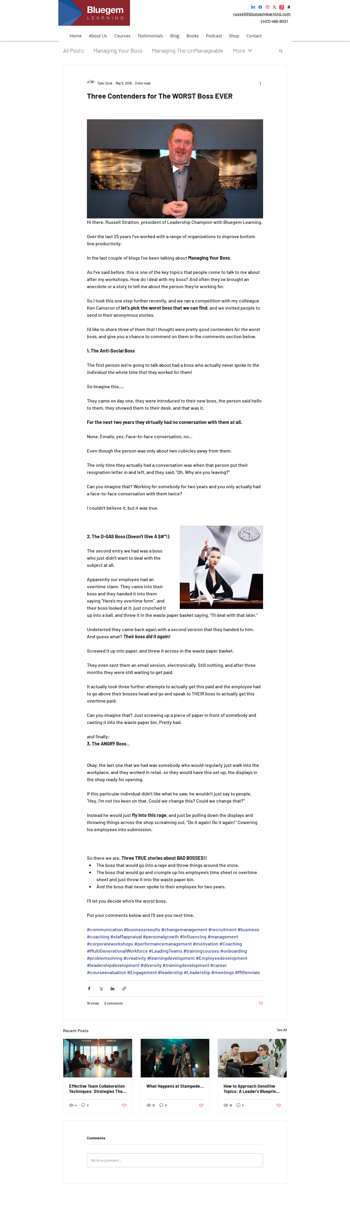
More (239, 50)
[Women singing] (175, 1058)
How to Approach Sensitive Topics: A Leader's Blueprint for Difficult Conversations (251, 1088)
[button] (281, 50)
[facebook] (260, 7)
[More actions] (260, 83)
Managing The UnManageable (187, 50)
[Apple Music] (281, 7)
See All (282, 1030)
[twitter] (274, 7)
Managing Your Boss (117, 50)
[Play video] (175, 168)
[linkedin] (253, 7)
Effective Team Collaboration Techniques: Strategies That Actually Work (97, 1088)
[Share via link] (124, 988)
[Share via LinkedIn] (112, 988)
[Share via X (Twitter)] (101, 988)
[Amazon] (288, 7)
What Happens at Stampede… (175, 1086)
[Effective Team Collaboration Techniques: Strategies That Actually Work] (97, 1058)
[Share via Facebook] (89, 988)
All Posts (73, 50)
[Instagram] (267, 7)
